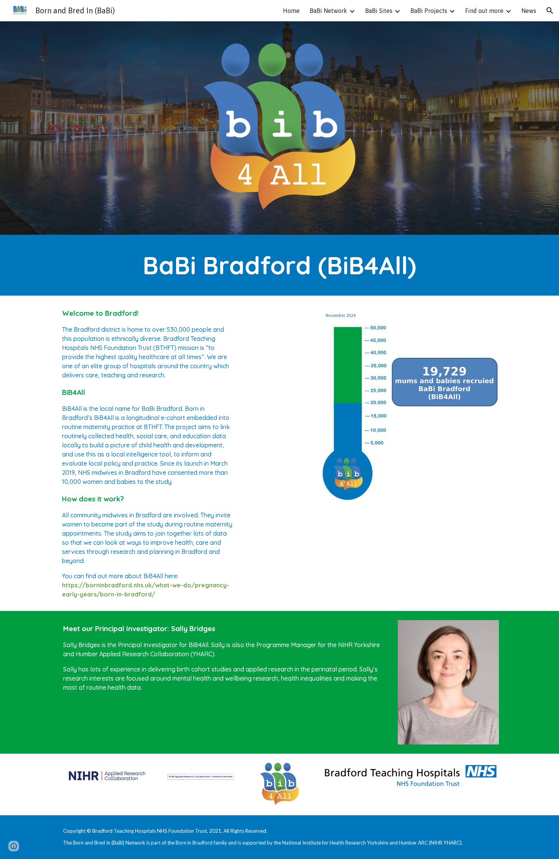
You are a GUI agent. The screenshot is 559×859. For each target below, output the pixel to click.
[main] (279, 265)
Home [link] (291, 10)
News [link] (528, 10)
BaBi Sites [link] (378, 10)
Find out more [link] (484, 10)
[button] (550, 11)
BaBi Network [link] (328, 10)
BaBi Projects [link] (428, 10)
